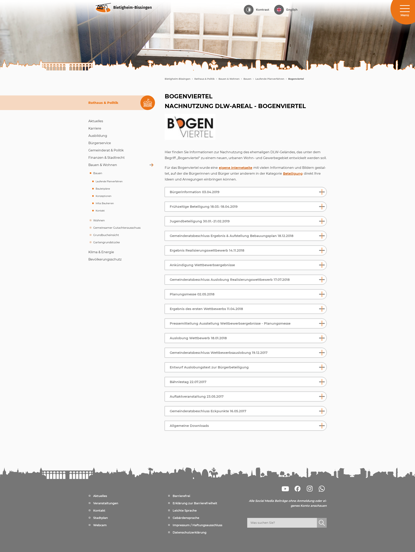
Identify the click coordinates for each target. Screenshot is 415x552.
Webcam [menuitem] (100, 525)
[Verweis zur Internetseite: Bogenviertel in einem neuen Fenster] (190, 126)
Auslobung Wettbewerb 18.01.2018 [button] (198, 338)
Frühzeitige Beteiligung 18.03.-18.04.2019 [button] (204, 207)
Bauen (247, 78)
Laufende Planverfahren (269, 78)
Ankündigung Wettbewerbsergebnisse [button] (202, 265)
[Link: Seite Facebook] (297, 489)
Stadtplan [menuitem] (100, 518)
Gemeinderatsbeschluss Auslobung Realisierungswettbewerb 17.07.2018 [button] (230, 280)
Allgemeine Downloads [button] (189, 426)
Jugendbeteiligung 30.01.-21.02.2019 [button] (200, 221)
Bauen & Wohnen (229, 78)
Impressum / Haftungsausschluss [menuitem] (197, 525)
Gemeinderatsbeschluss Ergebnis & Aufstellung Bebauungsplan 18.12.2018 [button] (231, 236)
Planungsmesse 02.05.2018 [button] (192, 294)
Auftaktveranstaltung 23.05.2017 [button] (197, 396)
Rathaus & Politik (204, 78)
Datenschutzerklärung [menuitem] (189, 532)
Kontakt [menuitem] (99, 510)
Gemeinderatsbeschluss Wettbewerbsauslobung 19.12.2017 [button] (218, 353)
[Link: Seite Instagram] (309, 489)
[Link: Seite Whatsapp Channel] (322, 489)
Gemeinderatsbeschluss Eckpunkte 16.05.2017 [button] (208, 411)
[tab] (246, 192)
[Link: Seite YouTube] (285, 489)
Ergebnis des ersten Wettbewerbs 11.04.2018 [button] (206, 309)
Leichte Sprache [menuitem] (185, 510)
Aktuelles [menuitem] (100, 496)
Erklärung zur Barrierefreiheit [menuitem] (195, 503)
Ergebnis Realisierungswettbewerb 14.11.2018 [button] (207, 250)
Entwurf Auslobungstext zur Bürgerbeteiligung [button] (209, 367)
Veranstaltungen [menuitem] (105, 503)
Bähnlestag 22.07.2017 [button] (188, 382)
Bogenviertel (296, 78)
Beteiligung (293, 173)
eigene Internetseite (235, 168)
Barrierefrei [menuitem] (181, 496)
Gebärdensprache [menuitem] (186, 518)
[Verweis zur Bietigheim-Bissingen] (129, 7)
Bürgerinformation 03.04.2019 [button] (194, 192)
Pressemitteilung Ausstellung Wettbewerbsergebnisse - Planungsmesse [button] (230, 323)
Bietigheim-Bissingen (177, 78)
